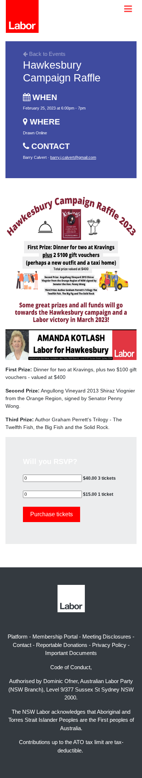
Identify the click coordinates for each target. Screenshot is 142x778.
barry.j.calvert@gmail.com (73, 157)
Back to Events (47, 54)
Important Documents (71, 653)
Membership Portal (55, 636)
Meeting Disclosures (106, 636)
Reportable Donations (61, 645)
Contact (22, 645)
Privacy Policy (109, 645)
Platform (18, 636)
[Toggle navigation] (128, 9)
